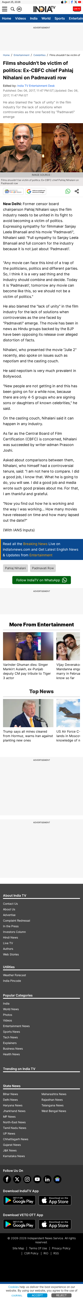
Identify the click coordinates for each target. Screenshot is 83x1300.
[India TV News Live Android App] (19, 1200)
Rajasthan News (52, 1099)
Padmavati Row (43, 568)
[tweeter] (17, 1179)
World (46, 18)
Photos (7, 1014)
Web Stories (11, 954)
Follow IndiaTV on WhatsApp (38, 580)
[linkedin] (47, 1179)
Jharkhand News (14, 1111)
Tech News (10, 1037)
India (33, 18)
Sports (60, 18)
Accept (37, 1295)
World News (11, 1009)
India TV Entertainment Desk (36, 85)
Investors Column (14, 931)
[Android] (66, 2)
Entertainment (21, 55)
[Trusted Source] (36, 191)
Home (6, 18)
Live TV (8, 943)
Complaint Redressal (16, 920)
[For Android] (19, 1224)
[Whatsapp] (67, 191)
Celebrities (39, 55)
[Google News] (13, 191)
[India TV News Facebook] (72, 2)
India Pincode (12, 980)
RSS (56, 1253)
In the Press (11, 926)
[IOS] (62, 2)
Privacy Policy (61, 1248)
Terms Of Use (38, 1248)
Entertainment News (16, 1026)
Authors (8, 948)
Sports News (11, 1031)
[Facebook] (7, 1179)
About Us (9, 909)
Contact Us (10, 903)
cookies (16, 1295)
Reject (61, 1295)
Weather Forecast (14, 975)
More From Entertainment (41, 625)
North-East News (14, 1122)
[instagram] (27, 1179)
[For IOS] (55, 1224)
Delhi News (10, 1099)
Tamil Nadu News (14, 1128)
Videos (20, 18)
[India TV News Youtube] (79, 2)
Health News (11, 1054)
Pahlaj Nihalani (15, 568)
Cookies (13, 1287)
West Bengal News (54, 1111)
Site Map (18, 1248)
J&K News (10, 1150)
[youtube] (37, 1179)
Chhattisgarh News (15, 1139)
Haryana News (12, 1105)
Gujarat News (12, 1144)
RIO (46, 1253)
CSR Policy (31, 1253)
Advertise (9, 915)
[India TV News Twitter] (75, 2)
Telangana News (52, 1105)
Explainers (10, 1043)
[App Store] (55, 1200)
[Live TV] (77, 9)
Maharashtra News (54, 1094)
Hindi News (10, 937)
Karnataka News (14, 1156)
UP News (9, 1133)
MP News (9, 1116)
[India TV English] (44, 9)
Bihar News (10, 1094)
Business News (13, 1048)
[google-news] (57, 1179)
